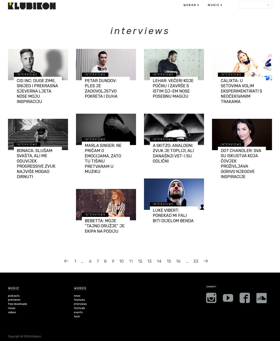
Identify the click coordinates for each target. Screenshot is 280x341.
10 (121, 261)
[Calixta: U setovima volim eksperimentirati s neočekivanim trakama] (242, 64)
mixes (11, 308)
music (214, 5)
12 (140, 261)
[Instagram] (211, 299)
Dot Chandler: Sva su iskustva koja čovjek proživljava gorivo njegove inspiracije (241, 163)
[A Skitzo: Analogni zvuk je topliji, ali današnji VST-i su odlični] (174, 129)
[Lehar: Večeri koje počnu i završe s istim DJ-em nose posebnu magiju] (174, 64)
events (78, 312)
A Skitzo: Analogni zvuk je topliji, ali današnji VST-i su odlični (173, 153)
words (190, 5)
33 (195, 261)
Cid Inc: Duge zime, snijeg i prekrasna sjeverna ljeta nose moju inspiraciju (37, 91)
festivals (79, 308)
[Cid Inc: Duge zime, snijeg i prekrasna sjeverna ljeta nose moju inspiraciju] (38, 64)
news (77, 295)
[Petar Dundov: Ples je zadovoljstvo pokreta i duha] (106, 64)
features (79, 299)
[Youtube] (228, 299)
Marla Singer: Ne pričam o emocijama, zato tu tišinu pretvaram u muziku (103, 158)
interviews (27, 74)
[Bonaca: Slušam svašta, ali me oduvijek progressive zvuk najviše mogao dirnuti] (38, 134)
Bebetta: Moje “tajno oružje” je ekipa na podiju (105, 226)
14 (159, 261)
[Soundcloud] (261, 299)
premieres (14, 299)
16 (178, 261)
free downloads (17, 304)
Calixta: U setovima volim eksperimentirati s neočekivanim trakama (241, 91)
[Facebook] (245, 299)
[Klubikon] (32, 6)
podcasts (14, 295)
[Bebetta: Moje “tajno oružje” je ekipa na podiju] (106, 204)
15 (169, 261)
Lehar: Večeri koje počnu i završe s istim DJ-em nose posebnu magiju (173, 88)
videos (12, 312)
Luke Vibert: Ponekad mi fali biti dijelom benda (173, 215)
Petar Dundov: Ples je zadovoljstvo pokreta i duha (101, 88)
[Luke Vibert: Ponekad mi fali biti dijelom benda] (174, 194)
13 (149, 261)
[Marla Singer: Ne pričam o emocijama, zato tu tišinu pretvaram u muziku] (106, 129)
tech (77, 316)
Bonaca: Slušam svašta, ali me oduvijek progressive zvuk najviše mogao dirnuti (36, 163)
